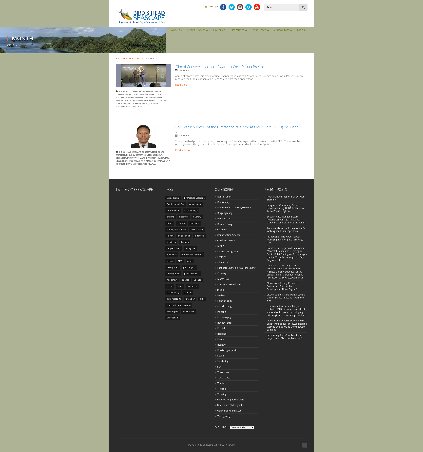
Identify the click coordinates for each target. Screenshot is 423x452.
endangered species (138, 97)
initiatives (133, 158)
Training (221, 388)
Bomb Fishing (224, 224)
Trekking (221, 394)
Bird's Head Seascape (127, 58)
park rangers (189, 267)
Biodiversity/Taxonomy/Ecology (234, 207)
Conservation (123, 94)
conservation (195, 204)
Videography (224, 416)
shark (180, 286)
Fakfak (170, 235)
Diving (220, 245)
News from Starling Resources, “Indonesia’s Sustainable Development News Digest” (283, 286)
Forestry (221, 273)
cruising (170, 216)
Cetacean (222, 229)
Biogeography (224, 213)
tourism (120, 164)
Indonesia (138, 100)
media (220, 289)
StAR (219, 366)
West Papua (139, 106)
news (123, 103)
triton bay (190, 298)
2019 (144, 58)
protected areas (136, 103)
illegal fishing (124, 100)
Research (222, 339)
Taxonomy (223, 372)
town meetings (134, 164)
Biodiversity (223, 202)
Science (197, 279)
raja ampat (152, 103)
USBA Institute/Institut (229, 410)
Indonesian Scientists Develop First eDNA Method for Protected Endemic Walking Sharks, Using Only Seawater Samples (287, 325)
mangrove (190, 248)
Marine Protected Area (156, 100)
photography (173, 273)
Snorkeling (222, 361)
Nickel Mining (224, 306)
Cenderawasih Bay (151, 91)
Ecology (221, 256)
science (185, 279)
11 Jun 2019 (184, 135)
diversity (154, 94)
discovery (183, 216)
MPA (118, 103)
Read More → (182, 84)
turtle (202, 298)
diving (170, 223)
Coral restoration (226, 240)
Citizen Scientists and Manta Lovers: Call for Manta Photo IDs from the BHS (286, 297)
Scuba (220, 355)
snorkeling (192, 286)
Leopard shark (174, 248)
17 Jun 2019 (184, 70)
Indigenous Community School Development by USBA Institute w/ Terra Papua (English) (285, 208)
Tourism (221, 383)
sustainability (124, 106)
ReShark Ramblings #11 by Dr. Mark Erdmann (286, 198)
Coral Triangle (140, 94)
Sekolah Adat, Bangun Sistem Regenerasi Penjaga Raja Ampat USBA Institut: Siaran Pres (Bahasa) (286, 219)
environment (156, 97)
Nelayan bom (224, 300)
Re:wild (221, 328)
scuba (170, 286)
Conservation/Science (228, 234)
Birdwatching (224, 218)
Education (222, 262)
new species (172, 267)
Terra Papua (224, 377)
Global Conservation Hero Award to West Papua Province (220, 66)
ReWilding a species (227, 350)
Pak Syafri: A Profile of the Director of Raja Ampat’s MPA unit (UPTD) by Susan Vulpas (237, 129)
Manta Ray (171, 254)
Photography (224, 317)
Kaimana (185, 242)
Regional (222, 333)
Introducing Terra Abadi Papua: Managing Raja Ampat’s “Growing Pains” (285, 239)
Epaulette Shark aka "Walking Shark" (236, 267)
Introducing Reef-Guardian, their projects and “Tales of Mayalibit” (284, 337)
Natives (221, 295)
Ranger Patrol (224, 322)
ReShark (221, 344)
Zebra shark (172, 317)
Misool (170, 261)
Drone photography (227, 251)
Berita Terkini (173, 198)
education (121, 97)
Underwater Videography (230, 405)
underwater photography (179, 305)
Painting (221, 311)
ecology (164, 94)
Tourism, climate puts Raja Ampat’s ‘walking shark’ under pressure (286, 229)
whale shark (188, 311)
